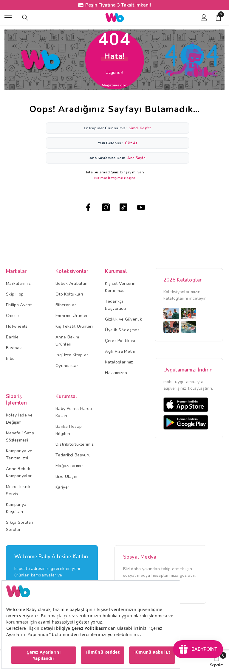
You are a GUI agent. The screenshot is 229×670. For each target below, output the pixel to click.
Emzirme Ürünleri (72, 315)
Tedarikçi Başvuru (73, 455)
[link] (216, 660)
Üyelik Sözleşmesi (122, 330)
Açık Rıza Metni (120, 351)
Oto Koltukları (69, 294)
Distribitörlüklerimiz (74, 444)
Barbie (12, 337)
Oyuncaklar (66, 366)
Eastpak (14, 348)
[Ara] (25, 17)
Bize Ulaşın (66, 476)
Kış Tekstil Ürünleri (74, 326)
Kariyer (62, 487)
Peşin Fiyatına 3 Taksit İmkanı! (118, 5)
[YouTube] (141, 207)
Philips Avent (19, 305)
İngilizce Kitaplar (71, 355)
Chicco (12, 315)
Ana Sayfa (136, 158)
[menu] (8, 17)
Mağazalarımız (69, 466)
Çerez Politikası (120, 340)
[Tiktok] (123, 207)
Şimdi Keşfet (140, 128)
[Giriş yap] (204, 17)
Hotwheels (17, 326)
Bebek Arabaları (71, 283)
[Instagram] (105, 207)
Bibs (10, 358)
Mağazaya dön (114, 85)
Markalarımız (18, 283)
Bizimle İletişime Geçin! (114, 177)
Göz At (131, 143)
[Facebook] (88, 207)
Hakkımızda (116, 373)
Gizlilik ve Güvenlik (123, 319)
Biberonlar (65, 305)
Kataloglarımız (119, 362)
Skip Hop (15, 294)
